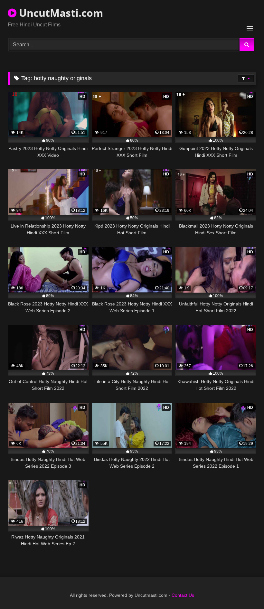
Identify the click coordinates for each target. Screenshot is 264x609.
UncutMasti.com (59, 13)
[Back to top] (244, 590)
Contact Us (183, 595)
